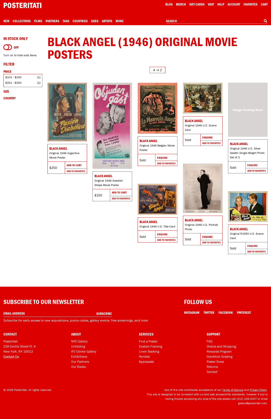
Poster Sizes (215, 361)
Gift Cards (197, 4)
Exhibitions (79, 356)
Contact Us (11, 356)
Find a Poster (148, 341)
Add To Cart (74, 165)
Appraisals (146, 361)
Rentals (144, 356)
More (120, 21)
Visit (211, 4)
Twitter (209, 312)
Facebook (225, 312)
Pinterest (244, 312)
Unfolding (78, 346)
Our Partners (80, 361)
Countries (80, 21)
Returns (212, 366)
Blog (169, 4)
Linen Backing (149, 351)
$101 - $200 (13, 77)
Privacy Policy (258, 390)
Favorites (250, 4)
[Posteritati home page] (22, 5)
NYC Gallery (79, 341)
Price (7, 71)
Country (9, 98)
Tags (66, 21)
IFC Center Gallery (83, 351)
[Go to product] (67, 112)
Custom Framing (150, 346)
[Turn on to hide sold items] (7, 47)
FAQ (209, 341)
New (6, 21)
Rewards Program (219, 351)
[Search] (265, 20)
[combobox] (217, 21)
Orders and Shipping (221, 346)
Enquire (162, 158)
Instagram (191, 312)
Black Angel (58, 148)
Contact (212, 372)
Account (234, 4)
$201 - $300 (13, 83)
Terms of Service (232, 390)
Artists (107, 21)
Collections (22, 21)
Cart (264, 4)
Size (6, 91)
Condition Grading (219, 356)
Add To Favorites (76, 171)
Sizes (94, 21)
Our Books (78, 366)
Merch (181, 4)
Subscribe (104, 313)
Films (38, 21)
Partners (52, 21)
